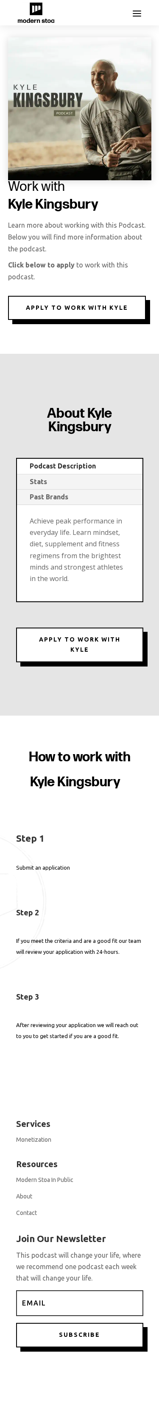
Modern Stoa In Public (44, 1179)
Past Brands (49, 497)
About (24, 1196)
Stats (38, 481)
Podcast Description (63, 466)
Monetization (33, 1139)
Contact (26, 1212)
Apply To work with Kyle (77, 307)
